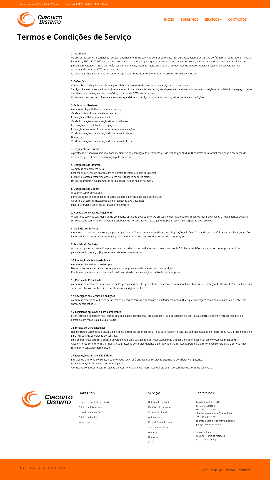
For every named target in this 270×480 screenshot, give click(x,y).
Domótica (153, 437)
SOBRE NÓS (189, 19)
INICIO (169, 19)
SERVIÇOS (211, 19)
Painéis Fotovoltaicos (159, 407)
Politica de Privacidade (90, 407)
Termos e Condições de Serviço (94, 402)
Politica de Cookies (88, 417)
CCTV (151, 442)
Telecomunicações (158, 427)
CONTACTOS (237, 19)
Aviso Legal (84, 422)
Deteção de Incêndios (159, 402)
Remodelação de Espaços (161, 422)
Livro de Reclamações (90, 412)
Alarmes (152, 432)
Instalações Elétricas (159, 412)
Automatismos (156, 417)
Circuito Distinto (58, 468)
